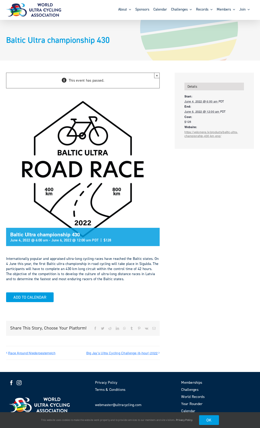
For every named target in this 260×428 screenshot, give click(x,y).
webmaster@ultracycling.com (118, 404)
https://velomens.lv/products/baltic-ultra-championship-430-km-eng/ (211, 134)
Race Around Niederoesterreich (31, 353)
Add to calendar (29, 297)
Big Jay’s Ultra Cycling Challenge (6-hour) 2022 (122, 353)
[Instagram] (19, 382)
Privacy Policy (184, 420)
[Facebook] (11, 382)
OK (209, 420)
